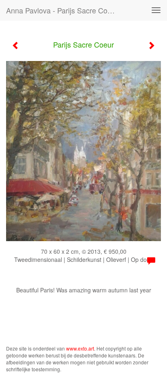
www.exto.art (80, 348)
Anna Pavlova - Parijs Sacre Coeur (62, 10)
